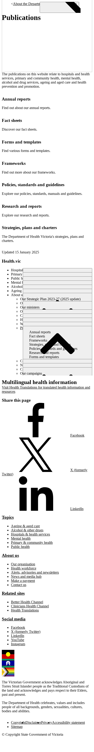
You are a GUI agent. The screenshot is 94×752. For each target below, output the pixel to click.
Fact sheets (12, 120)
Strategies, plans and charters (29, 227)
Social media (14, 619)
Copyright (18, 722)
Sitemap (17, 727)
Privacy (46, 722)
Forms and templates (21, 142)
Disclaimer (33, 722)
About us (10, 555)
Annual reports (16, 99)
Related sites (13, 593)
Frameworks (14, 163)
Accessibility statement (68, 722)
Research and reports (22, 206)
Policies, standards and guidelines (33, 184)
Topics (8, 517)
